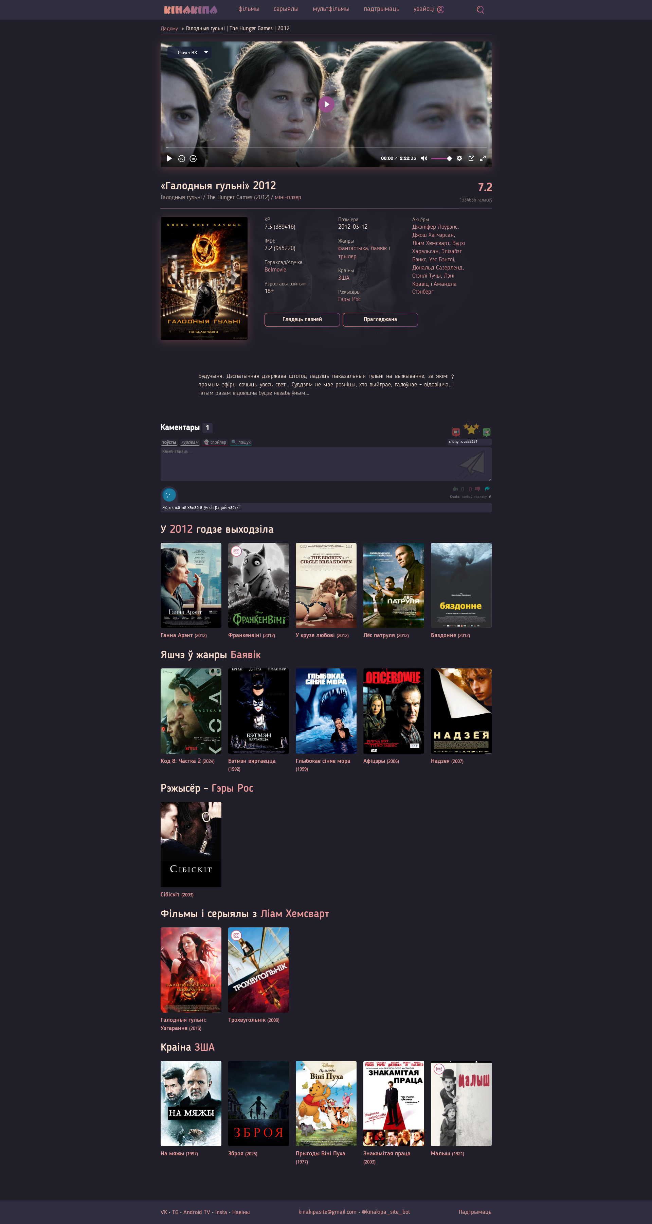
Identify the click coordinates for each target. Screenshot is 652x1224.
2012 (181, 530)
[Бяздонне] (461, 591)
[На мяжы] (191, 1109)
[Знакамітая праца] (393, 1113)
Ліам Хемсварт (430, 243)
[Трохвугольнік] (258, 975)
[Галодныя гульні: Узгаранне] (191, 979)
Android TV (196, 1212)
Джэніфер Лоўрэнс (434, 227)
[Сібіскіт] (191, 850)
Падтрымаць (475, 1212)
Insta (221, 1212)
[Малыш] (461, 1109)
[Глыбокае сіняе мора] (326, 720)
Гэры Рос (349, 299)
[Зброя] (258, 1109)
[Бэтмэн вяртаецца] (258, 720)
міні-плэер (288, 197)
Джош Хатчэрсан (433, 235)
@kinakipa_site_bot (386, 1212)
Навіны (241, 1212)
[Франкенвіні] (258, 591)
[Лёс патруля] (393, 591)
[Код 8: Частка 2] (191, 716)
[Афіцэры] (393, 716)
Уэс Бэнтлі (441, 260)
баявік (379, 248)
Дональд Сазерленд (437, 268)
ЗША (343, 278)
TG (175, 1212)
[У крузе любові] (326, 591)
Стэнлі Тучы (426, 276)
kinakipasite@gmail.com (327, 1212)
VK (164, 1212)
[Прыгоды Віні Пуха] (326, 1113)
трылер (347, 256)
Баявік (246, 655)
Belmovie (275, 270)
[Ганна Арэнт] (191, 591)
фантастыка (353, 248)
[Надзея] (461, 716)
